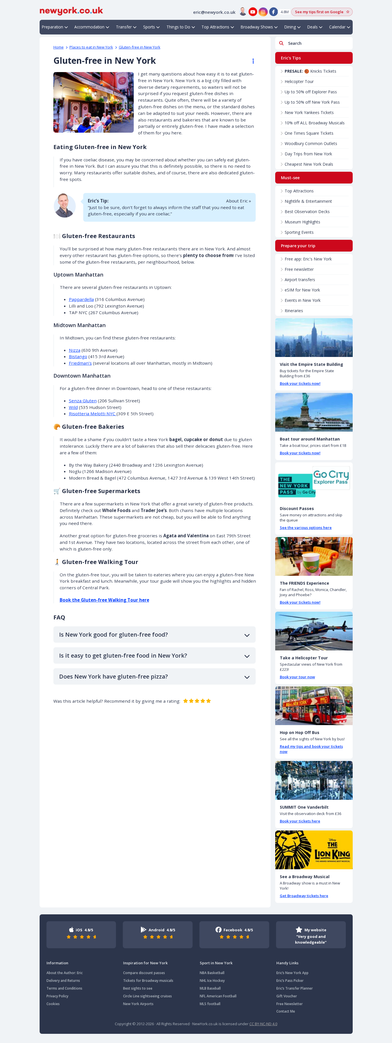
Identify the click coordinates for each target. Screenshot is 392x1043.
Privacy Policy (57, 996)
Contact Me (285, 1011)
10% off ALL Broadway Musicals (315, 122)
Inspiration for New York (145, 962)
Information (57, 962)
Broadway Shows (257, 27)
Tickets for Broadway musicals (148, 980)
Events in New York (303, 300)
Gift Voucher (286, 996)
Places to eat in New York (91, 47)
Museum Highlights (302, 222)
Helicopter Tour (299, 81)
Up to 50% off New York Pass (312, 102)
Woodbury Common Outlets (311, 143)
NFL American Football (218, 996)
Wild (73, 407)
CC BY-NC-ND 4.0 (263, 1023)
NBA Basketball (212, 972)
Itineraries (294, 310)
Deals (312, 27)
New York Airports (138, 1003)
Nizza (74, 350)
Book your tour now (297, 676)
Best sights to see (137, 988)
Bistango (78, 356)
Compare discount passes (144, 972)
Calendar (337, 27)
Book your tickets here (300, 821)
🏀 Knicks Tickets (310, 71)
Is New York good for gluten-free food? (113, 634)
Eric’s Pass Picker (290, 980)
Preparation (52, 27)
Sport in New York (216, 962)
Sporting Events (299, 232)
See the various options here (306, 527)
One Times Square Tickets (309, 133)
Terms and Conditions (64, 988)
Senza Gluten (83, 400)
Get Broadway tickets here (304, 895)
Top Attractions (215, 27)
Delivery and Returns (63, 980)
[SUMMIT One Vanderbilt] (314, 780)
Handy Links (287, 962)
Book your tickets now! (300, 383)
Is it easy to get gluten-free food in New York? (123, 655)
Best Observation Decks (307, 211)
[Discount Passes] (314, 481)
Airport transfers (300, 279)
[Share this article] (250, 61)
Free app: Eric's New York (308, 259)
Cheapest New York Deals (309, 164)
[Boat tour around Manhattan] (314, 412)
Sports (149, 27)
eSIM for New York (302, 290)
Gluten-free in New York (139, 47)
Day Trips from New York (308, 154)
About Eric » (238, 201)
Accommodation (89, 27)
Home (58, 47)
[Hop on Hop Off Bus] (314, 705)
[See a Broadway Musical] (314, 849)
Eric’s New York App (292, 972)
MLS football (210, 1003)
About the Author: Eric (64, 972)
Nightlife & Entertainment (308, 201)
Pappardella (81, 299)
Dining (290, 27)
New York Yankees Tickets (309, 112)
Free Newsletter (289, 1003)
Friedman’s (80, 363)
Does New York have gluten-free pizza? (113, 676)
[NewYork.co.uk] (71, 10)
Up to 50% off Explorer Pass (311, 91)
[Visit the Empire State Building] (314, 337)
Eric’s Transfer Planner (294, 988)
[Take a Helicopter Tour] (314, 631)
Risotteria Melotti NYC (93, 413)
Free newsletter (299, 269)
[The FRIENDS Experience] (314, 556)
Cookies (53, 1003)
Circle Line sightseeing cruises (147, 996)
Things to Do (178, 27)
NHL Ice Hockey (212, 980)
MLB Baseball (210, 988)
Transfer (124, 27)
